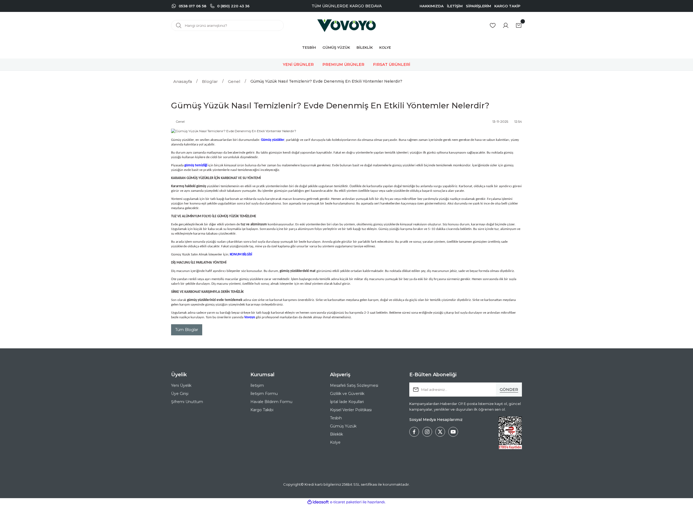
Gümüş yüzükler (273, 140)
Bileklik (336, 434)
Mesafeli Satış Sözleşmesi (354, 385)
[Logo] (346, 25)
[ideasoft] (318, 502)
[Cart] (518, 25)
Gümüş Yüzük (343, 426)
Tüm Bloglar (186, 329)
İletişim (257, 385)
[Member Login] (505, 25)
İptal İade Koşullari (347, 401)
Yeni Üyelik (181, 385)
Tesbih (336, 418)
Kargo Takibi (261, 409)
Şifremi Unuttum (187, 401)
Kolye (335, 442)
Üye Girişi (179, 393)
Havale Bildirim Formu (271, 401)
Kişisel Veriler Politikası (351, 409)
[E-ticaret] (346, 502)
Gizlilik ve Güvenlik (347, 393)
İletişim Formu (264, 393)
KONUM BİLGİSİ (241, 254)
